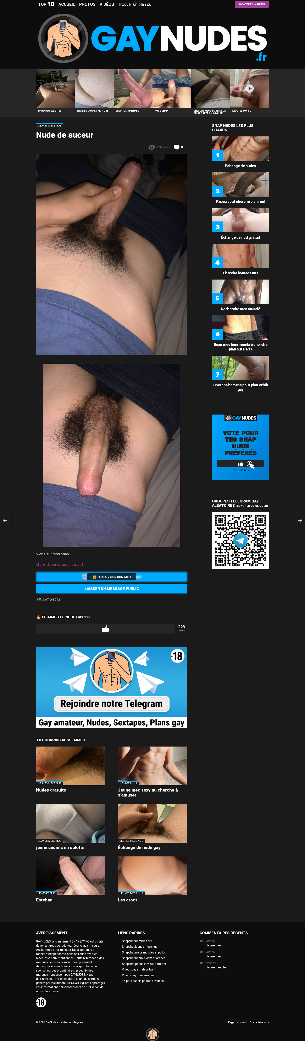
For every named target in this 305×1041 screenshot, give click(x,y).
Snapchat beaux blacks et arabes (143, 958)
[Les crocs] (152, 875)
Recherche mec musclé (240, 309)
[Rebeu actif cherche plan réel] (240, 184)
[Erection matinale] (133, 88)
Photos (87, 4)
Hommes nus (128, 783)
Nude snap (161, 110)
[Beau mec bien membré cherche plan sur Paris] (240, 327)
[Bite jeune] (5, 520)
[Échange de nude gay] (152, 823)
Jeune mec (214, 945)
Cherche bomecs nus (240, 273)
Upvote (105, 629)
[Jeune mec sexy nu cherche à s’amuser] (152, 766)
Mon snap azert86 (49, 110)
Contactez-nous (259, 1022)
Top (46, 4)
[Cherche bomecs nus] (240, 256)
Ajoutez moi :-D (241, 110)
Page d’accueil (237, 1022)
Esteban (44, 899)
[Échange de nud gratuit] (240, 220)
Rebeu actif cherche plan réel (240, 201)
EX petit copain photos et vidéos (143, 981)
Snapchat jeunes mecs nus (139, 946)
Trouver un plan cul (135, 4)
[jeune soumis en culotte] (70, 823)
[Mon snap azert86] (55, 88)
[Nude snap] (171, 88)
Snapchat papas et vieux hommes (144, 964)
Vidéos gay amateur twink (139, 969)
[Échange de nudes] (240, 148)
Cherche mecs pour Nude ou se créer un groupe (209, 112)
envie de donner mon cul (92, 110)
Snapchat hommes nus (137, 941)
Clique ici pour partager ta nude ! (59, 564)
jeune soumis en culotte (60, 847)
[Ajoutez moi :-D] (249, 88)
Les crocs (128, 899)
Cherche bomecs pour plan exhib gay (240, 387)
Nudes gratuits (51, 790)
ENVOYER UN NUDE (251, 4)
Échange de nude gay (139, 847)
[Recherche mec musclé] (240, 292)
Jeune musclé (216, 967)
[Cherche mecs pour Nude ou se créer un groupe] (210, 88)
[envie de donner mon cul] (94, 88)
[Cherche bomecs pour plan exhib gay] (240, 368)
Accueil (66, 4)
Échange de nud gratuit (240, 237)
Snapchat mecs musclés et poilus (144, 952)
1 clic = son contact (114, 577)
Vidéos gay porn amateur (138, 975)
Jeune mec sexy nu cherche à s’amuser (148, 793)
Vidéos (107, 4)
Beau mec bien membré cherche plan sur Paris (240, 346)
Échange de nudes (240, 166)
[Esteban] (70, 875)
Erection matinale (127, 110)
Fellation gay (49, 599)
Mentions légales (72, 1022)
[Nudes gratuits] (70, 766)
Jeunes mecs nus (49, 783)
